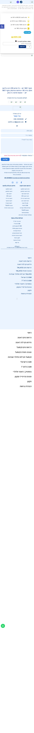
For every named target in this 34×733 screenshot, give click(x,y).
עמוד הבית (31, 5)
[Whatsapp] (3, 626)
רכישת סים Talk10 (24, 268)
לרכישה (22, 47)
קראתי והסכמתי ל (18, 155)
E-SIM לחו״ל (27, 281)
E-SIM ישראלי (26, 277)
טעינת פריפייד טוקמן (24, 287)
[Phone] (21, 2)
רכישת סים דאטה (25, 261)
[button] (2, 26)
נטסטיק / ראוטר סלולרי (23, 284)
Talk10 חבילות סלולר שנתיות (20, 274)
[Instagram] (18, 2)
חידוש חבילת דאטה (24, 264)
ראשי (30, 258)
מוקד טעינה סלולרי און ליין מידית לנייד (20, 5)
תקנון (30, 290)
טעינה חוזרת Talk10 (24, 271)
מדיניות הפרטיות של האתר (12, 155)
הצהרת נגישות (26, 294)
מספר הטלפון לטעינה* (23, 41)
